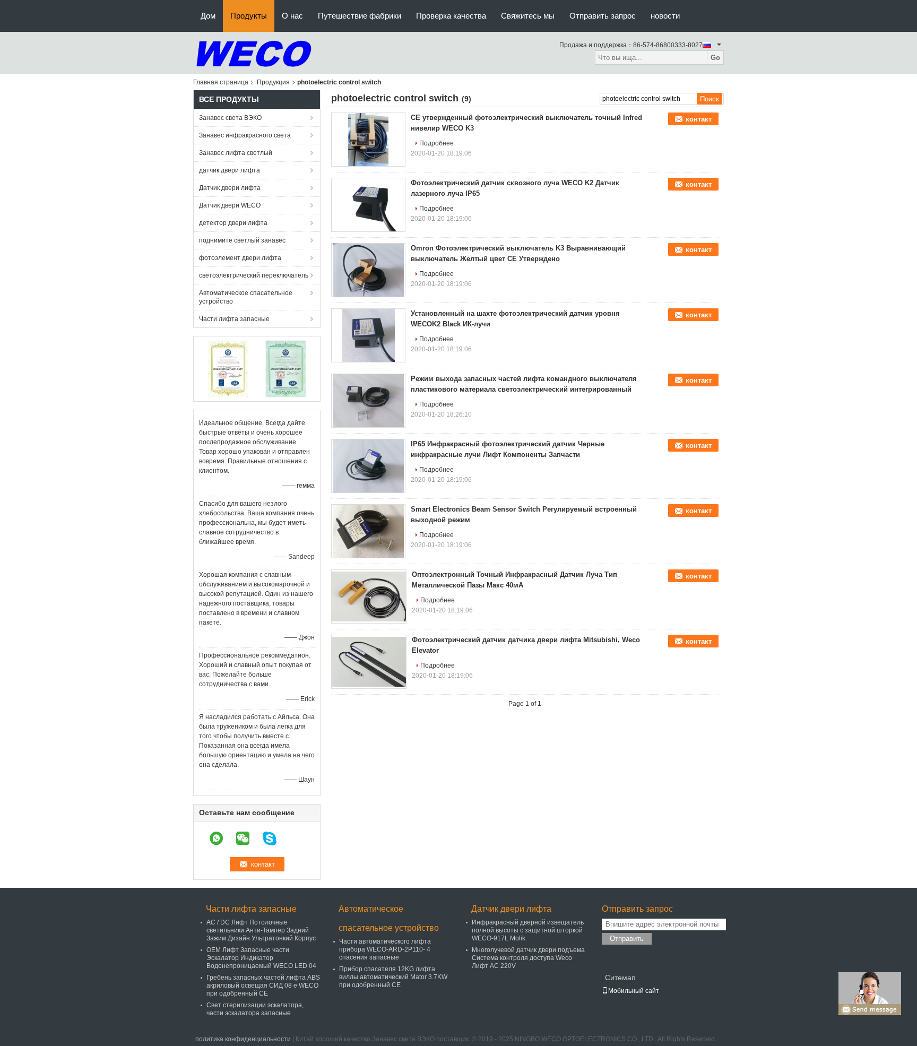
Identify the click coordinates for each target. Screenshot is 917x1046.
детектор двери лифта (233, 223)
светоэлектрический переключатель (253, 275)
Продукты (248, 15)
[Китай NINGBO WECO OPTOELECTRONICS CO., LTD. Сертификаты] (228, 368)
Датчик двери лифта (230, 188)
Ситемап (620, 977)
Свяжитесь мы (528, 15)
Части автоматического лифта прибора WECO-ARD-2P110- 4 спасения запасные (385, 949)
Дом (208, 15)
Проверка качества (451, 15)
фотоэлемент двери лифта (240, 258)
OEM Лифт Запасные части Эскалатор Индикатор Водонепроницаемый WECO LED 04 (261, 958)
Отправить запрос (602, 15)
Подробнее (436, 143)
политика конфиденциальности (243, 1039)
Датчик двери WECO (230, 205)
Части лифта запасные (234, 319)
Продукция (273, 82)
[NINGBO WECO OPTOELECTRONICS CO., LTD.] (254, 52)
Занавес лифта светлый (235, 153)
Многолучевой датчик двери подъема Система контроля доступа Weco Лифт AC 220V (528, 958)
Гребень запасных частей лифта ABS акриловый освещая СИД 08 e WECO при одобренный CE (263, 985)
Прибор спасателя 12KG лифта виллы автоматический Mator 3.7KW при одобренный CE (393, 977)
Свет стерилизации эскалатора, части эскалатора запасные (255, 1009)
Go (715, 58)
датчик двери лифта (229, 170)
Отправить (627, 939)
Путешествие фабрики (359, 15)
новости (665, 15)
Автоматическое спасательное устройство (245, 297)
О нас (292, 15)
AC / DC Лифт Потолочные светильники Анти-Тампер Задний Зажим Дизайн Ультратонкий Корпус (261, 930)
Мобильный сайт (633, 991)
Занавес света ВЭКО (230, 118)
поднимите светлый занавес (242, 240)
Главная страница (220, 82)
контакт (699, 119)
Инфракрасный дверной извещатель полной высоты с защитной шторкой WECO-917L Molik (528, 930)
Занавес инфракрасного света (245, 135)
